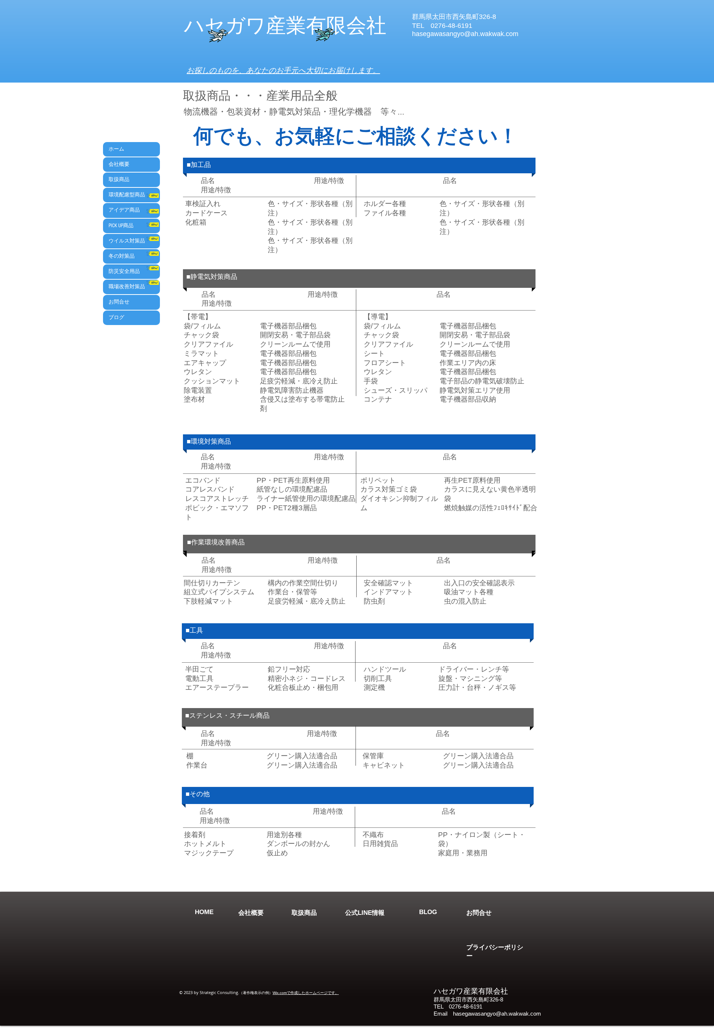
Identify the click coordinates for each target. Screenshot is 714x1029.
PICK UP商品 (121, 226)
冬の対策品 (122, 256)
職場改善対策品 (127, 287)
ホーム (116, 149)
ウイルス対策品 (127, 241)
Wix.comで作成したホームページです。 (306, 993)
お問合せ (119, 302)
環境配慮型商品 (127, 195)
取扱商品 (119, 180)
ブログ (116, 318)
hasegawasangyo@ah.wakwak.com (497, 1013)
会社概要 (119, 164)
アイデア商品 (124, 210)
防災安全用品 (124, 271)
